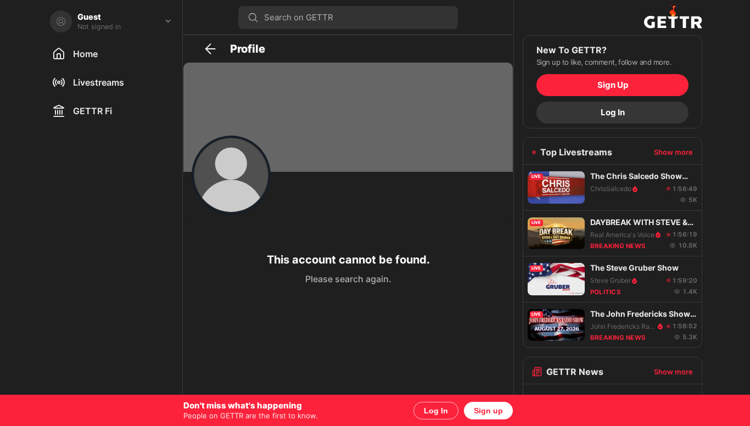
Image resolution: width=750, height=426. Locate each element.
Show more (673, 152)
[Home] (612, 17)
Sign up (488, 410)
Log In (436, 410)
